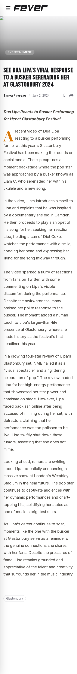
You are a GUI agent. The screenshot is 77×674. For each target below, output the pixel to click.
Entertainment (20, 52)
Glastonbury (14, 598)
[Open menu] (8, 8)
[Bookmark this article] (64, 95)
